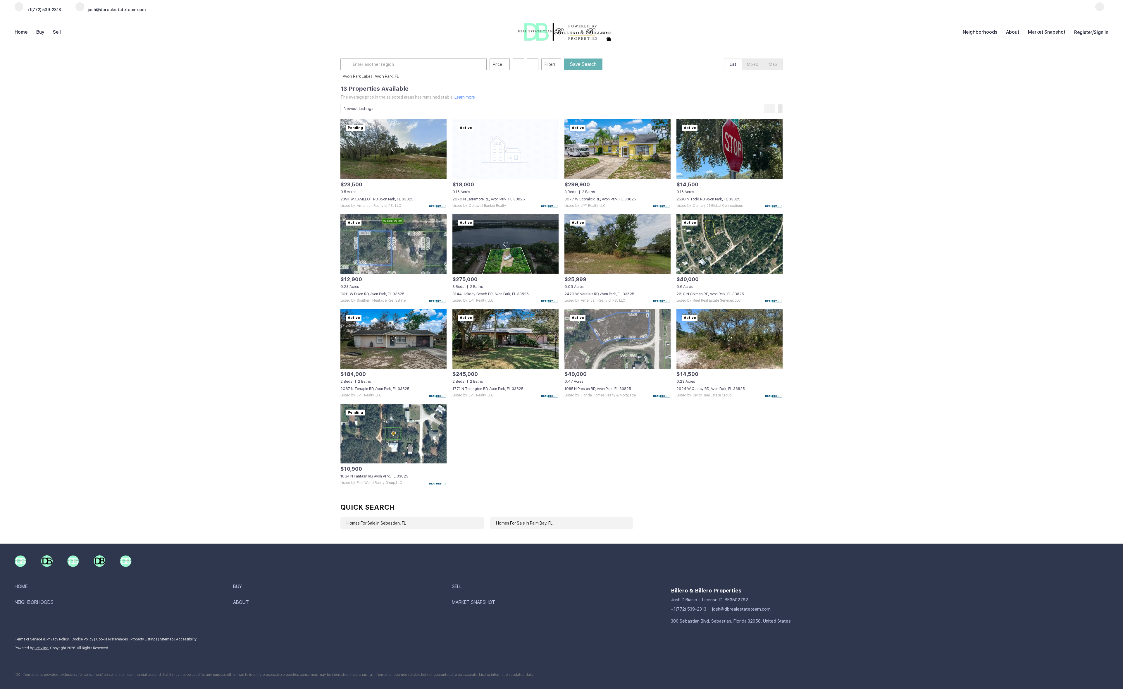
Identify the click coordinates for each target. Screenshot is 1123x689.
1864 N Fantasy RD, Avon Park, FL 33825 (374, 476)
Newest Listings (358, 108)
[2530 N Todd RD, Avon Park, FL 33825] (729, 149)
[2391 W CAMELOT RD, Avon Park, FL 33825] (393, 149)
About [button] (1012, 32)
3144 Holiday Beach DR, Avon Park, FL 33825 (490, 294)
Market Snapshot (1046, 32)
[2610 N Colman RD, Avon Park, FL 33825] (729, 244)
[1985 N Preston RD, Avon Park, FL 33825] (617, 339)
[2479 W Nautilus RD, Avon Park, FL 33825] (617, 244)
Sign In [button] (1101, 32)
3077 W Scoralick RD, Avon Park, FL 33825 (600, 199)
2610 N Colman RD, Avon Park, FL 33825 (710, 294)
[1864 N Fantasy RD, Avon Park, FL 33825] (393, 433)
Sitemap (166, 639)
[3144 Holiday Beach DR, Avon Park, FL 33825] (505, 244)
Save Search (583, 64)
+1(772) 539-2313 (688, 609)
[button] (347, 64)
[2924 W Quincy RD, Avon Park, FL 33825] (729, 339)
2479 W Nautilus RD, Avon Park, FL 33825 (599, 294)
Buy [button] (40, 32)
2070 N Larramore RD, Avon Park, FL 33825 (488, 199)
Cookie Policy (82, 639)
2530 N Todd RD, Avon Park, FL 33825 (708, 199)
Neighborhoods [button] (980, 32)
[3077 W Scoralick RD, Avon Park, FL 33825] (617, 149)
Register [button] (1083, 32)
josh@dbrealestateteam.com (741, 609)
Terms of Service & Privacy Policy (42, 639)
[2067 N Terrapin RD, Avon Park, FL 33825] (393, 339)
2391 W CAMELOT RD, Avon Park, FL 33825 (376, 199)
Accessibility (186, 639)
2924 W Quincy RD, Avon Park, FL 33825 (710, 388)
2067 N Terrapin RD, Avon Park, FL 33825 (374, 388)
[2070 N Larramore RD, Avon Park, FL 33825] (505, 149)
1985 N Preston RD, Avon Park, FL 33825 (597, 388)
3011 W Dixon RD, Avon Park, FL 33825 (372, 294)
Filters (550, 64)
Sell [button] (57, 32)
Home (21, 32)
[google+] (1099, 9)
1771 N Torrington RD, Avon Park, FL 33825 (487, 388)
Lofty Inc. (42, 648)
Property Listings (143, 639)
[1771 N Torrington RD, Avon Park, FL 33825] (505, 339)
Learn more (464, 97)
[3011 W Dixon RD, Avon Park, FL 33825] (393, 244)
